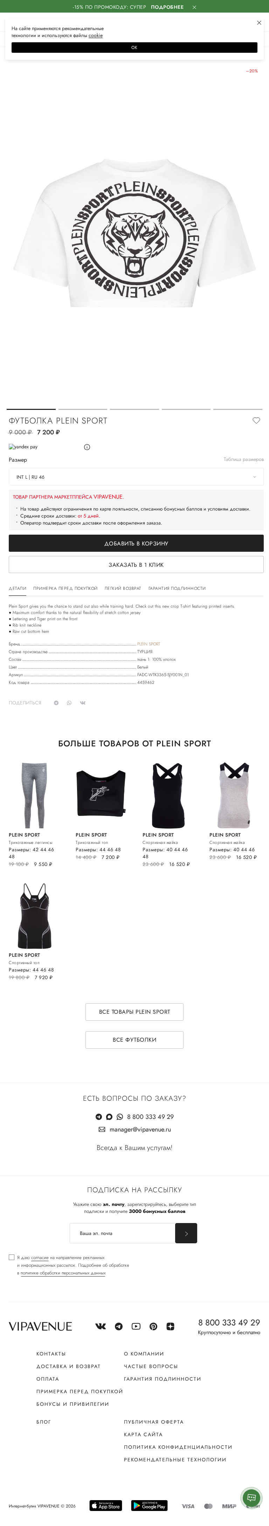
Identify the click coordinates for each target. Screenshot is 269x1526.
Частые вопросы (151, 1366)
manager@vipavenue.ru (140, 1129)
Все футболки (134, 1040)
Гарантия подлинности (162, 1378)
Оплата (47, 1378)
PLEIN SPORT (148, 644)
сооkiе (96, 35)
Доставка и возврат (68, 1366)
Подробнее (167, 6)
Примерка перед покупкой (79, 1391)
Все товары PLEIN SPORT (134, 1012)
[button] (31, 409)
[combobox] (136, 476)
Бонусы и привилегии (72, 1404)
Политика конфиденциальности (178, 1447)
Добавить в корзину (136, 544)
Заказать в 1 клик (136, 565)
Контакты (51, 1353)
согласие (40, 1257)
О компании (144, 1353)
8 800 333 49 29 (150, 1117)
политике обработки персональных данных (63, 1273)
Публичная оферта (154, 1421)
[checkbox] (69, 1265)
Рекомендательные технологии (175, 1459)
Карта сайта (143, 1434)
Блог (43, 1421)
